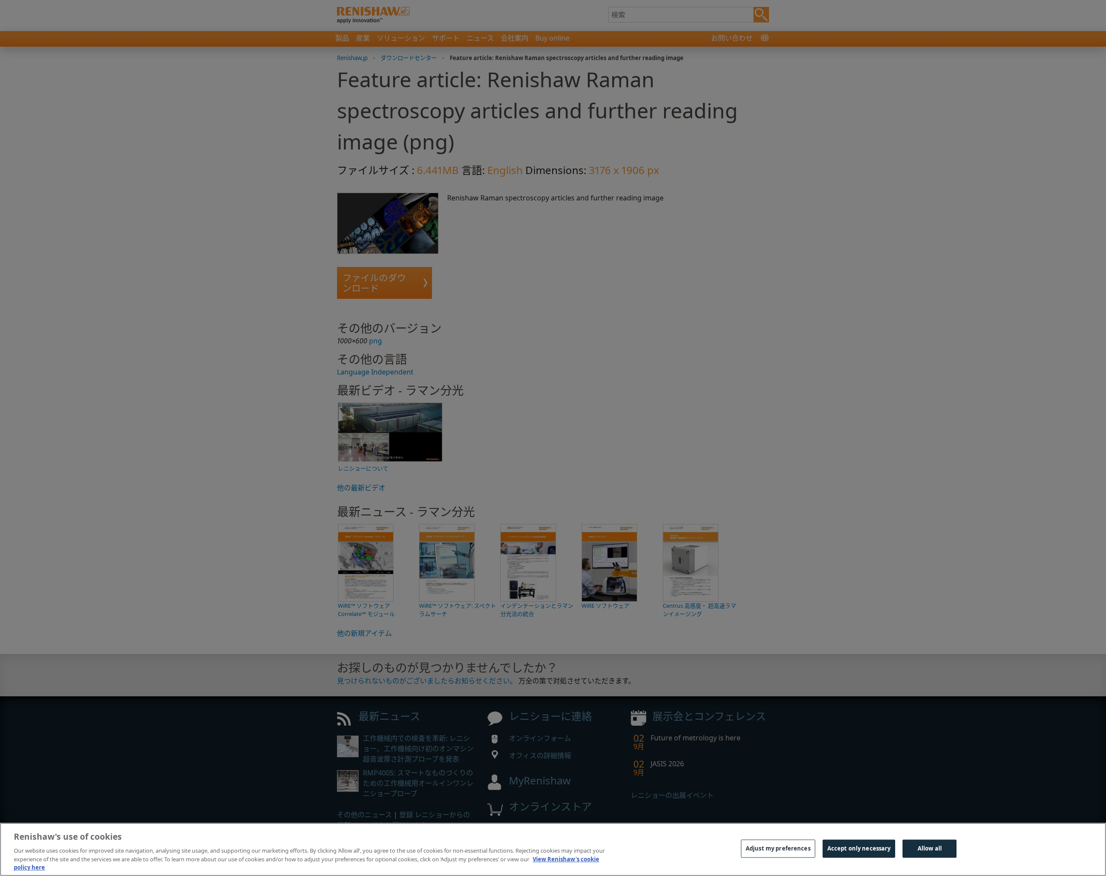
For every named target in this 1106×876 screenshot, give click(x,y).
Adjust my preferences (778, 848)
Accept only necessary (859, 848)
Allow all (930, 848)
